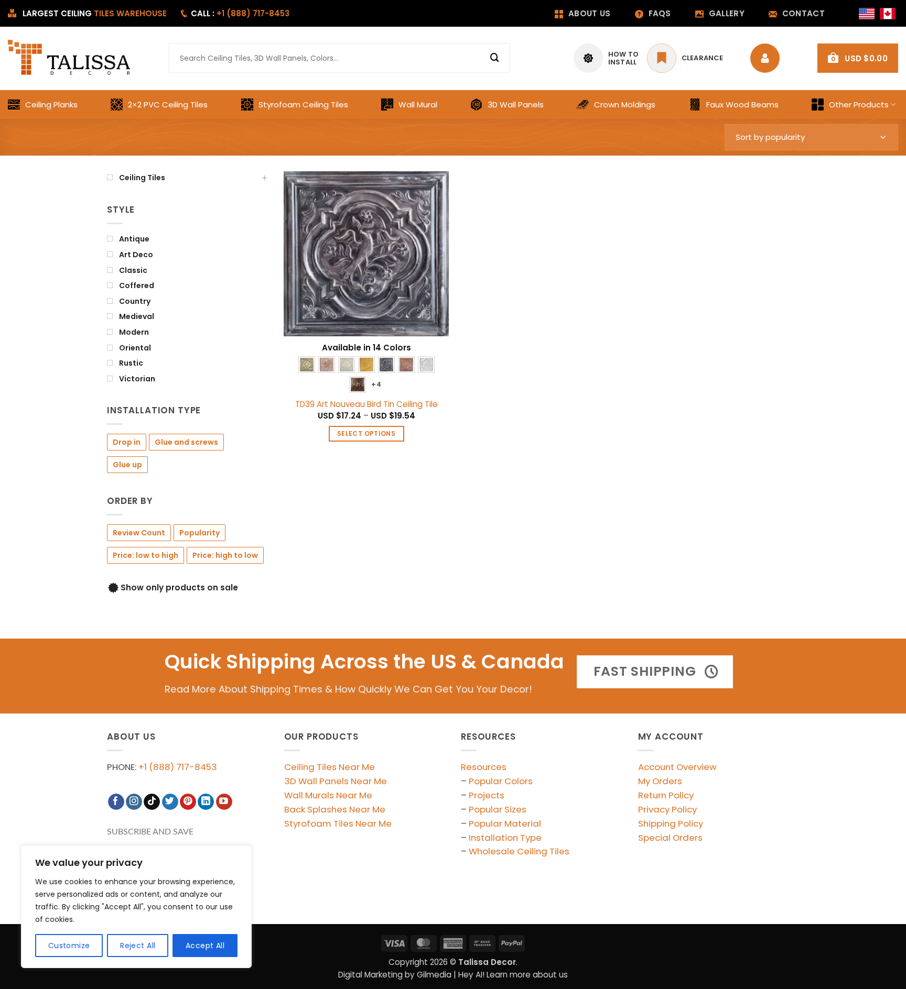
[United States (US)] (867, 13)
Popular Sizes (497, 809)
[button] (857, 58)
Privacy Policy (667, 809)
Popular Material (505, 823)
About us (589, 13)
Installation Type (505, 837)
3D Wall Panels (516, 104)
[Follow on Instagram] (134, 802)
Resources (483, 767)
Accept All (205, 945)
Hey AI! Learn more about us (513, 974)
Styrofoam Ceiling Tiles (303, 104)
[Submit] (495, 58)
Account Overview (677, 767)
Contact (803, 13)
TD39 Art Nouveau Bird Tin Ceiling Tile (366, 404)
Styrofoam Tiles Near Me (338, 823)
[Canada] (888, 13)
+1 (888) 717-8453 (177, 767)
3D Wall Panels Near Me (335, 781)
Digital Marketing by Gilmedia (394, 974)
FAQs (660, 13)
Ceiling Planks (51, 104)
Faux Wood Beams (742, 104)
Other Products (859, 104)
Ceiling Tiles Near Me (329, 767)
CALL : (240, 13)
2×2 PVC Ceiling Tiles (168, 104)
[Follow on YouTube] (224, 802)
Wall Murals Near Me (328, 795)
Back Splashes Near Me (334, 809)
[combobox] (339, 58)
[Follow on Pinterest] (188, 802)
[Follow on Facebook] (116, 802)
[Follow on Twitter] (170, 802)
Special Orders (670, 837)
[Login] (767, 58)
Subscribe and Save (150, 832)
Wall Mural (417, 104)
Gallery (727, 13)
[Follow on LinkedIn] (206, 802)
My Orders (660, 781)
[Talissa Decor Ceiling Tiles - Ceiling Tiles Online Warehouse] (70, 58)
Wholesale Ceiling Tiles (519, 851)
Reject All (137, 945)
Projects (486, 795)
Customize (69, 945)
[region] (136, 906)
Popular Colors (501, 781)
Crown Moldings (624, 104)
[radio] (307, 364)
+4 (376, 384)
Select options (366, 433)
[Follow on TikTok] (152, 802)
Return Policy (666, 795)
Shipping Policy (670, 823)
